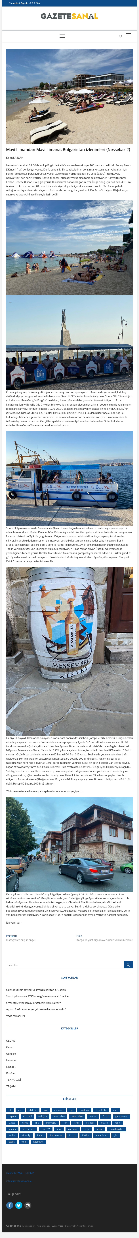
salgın (99, 1129)
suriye (12, 1135)
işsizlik (104, 1122)
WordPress (57, 1225)
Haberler (11, 1060)
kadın (117, 1122)
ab (10, 1110)
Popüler (11, 1073)
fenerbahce (59, 1116)
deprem (12, 1116)
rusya (87, 1129)
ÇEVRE (10, 1040)
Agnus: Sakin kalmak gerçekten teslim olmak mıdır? (36, 1009)
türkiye (85, 1135)
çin (115, 1135)
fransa (92, 1116)
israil (76, 1122)
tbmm (40, 1135)
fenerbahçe (77, 1116)
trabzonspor (56, 1135)
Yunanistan (101, 1135)
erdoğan (43, 1116)
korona (12, 1129)
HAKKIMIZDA (14, 1173)
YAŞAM (11, 1086)
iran (65, 1122)
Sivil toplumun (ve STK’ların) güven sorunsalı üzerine (37, 996)
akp (45, 1110)
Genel (9, 1047)
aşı (71, 1110)
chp (115, 1110)
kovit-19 (45, 1129)
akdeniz (33, 1110)
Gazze (12, 1122)
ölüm (24, 1141)
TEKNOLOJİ (13, 1079)
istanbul (90, 1122)
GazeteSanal (14, 1225)
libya (59, 1129)
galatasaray (121, 1116)
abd (20, 1110)
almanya (58, 1110)
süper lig (26, 1135)
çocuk (12, 1141)
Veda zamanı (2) (15, 1015)
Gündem (11, 1053)
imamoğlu (51, 1122)
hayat (25, 1122)
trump (72, 1135)
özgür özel (38, 1141)
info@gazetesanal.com (18, 1180)
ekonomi (27, 1116)
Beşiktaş (84, 1110)
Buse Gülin (101, 1110)
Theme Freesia (43, 1225)
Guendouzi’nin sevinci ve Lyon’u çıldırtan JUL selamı (36, 989)
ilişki (37, 1122)
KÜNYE (29, 1173)
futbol (106, 1116)
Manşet (11, 1066)
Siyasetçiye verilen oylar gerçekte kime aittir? (33, 1002)
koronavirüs (29, 1129)
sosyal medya (116, 1129)
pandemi (72, 1129)
